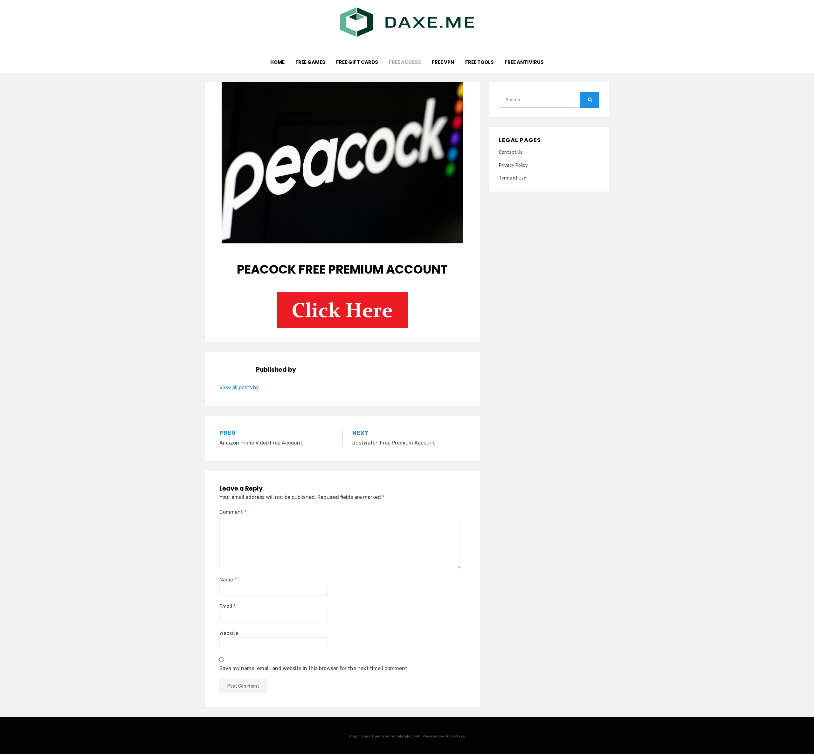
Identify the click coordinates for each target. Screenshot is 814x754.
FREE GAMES (310, 62)
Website (228, 633)
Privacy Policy (513, 165)
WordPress (455, 736)
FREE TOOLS (479, 62)
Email (227, 606)
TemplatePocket (404, 736)
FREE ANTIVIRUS (524, 62)
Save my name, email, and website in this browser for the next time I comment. (314, 668)
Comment (232, 512)
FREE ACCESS (405, 62)
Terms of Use (512, 178)
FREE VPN (443, 62)
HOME (277, 62)
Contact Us (510, 152)
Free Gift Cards (357, 62)
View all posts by (239, 387)
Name (228, 580)
